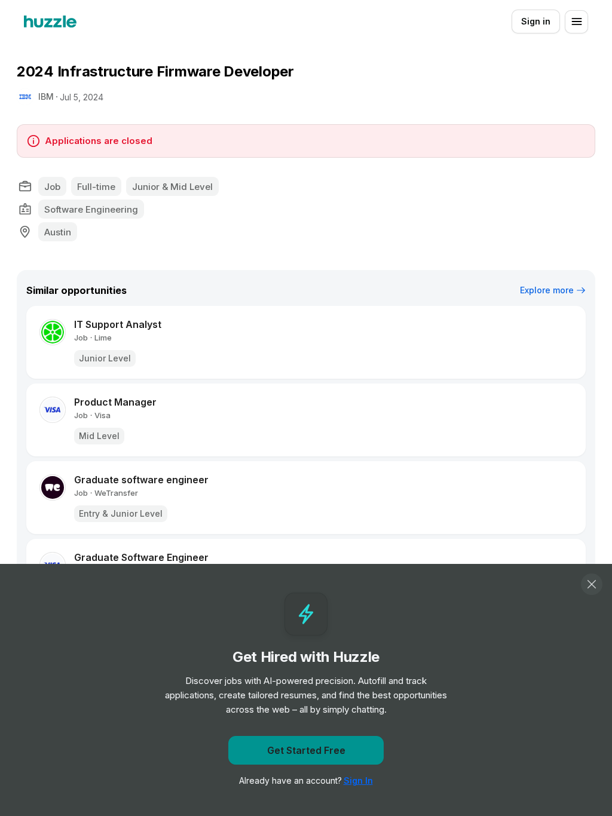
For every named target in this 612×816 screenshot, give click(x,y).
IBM (46, 96)
